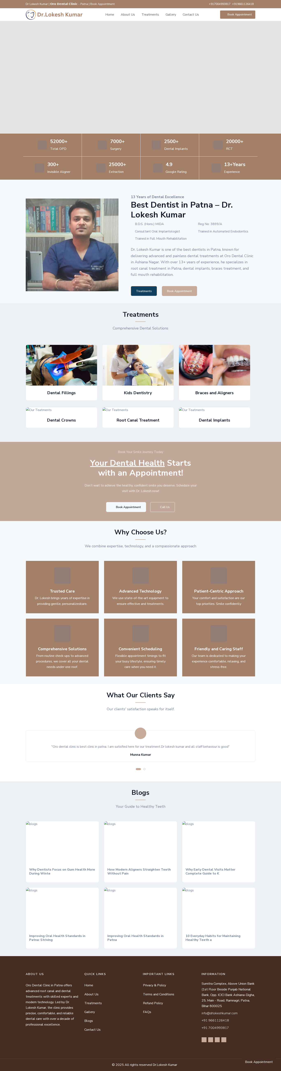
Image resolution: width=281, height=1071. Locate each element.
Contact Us (191, 14)
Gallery (171, 14)
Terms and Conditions (158, 994)
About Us (128, 14)
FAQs (147, 1012)
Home (109, 14)
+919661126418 (243, 4)
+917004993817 (219, 4)
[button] (138, 769)
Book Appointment (240, 14)
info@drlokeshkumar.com (220, 1013)
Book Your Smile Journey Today (140, 452)
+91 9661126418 (215, 1020)
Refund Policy (153, 1003)
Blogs (88, 1021)
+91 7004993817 (215, 1028)
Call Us (164, 507)
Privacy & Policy (154, 985)
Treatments (150, 14)
